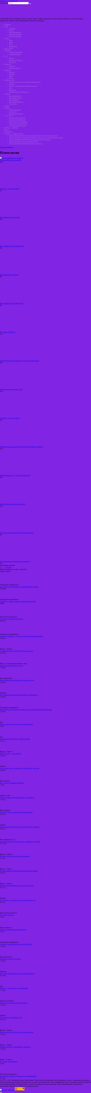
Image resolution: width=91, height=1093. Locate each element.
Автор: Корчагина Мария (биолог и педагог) (26, 143)
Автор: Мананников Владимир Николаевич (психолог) (30, 139)
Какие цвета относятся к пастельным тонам (16, 1032)
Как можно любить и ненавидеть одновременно (18, 1076)
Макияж (12, 74)
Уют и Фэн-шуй (15, 36)
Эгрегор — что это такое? (10, 418)
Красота (7, 70)
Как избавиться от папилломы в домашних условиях (20, 841)
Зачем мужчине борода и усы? (11, 389)
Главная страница (6, 147)
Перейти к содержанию (9, 1)
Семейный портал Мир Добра (11, 15)
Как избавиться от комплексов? (12, 246)
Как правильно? (15, 96)
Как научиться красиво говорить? (13, 504)
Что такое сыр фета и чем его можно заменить (17, 973)
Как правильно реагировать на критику (15, 561)
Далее (9, 567)
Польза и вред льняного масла (11, 666)
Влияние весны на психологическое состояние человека (21, 447)
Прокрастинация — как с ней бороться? (15, 475)
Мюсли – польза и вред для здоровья (14, 988)
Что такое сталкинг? (7, 332)
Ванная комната (15, 32)
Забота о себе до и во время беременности (25, 82)
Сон (10, 88)
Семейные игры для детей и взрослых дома (16, 651)
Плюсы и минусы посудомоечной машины (16, 812)
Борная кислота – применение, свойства (15, 1047)
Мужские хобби (15, 110)
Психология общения (17, 120)
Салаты (12, 66)
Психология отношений (18, 122)
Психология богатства (17, 126)
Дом (6, 26)
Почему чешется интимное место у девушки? (17, 797)
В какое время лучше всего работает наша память (18, 871)
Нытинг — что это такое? (9, 189)
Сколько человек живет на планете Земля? (16, 944)
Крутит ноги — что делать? (10, 754)
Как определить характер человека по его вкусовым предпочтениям (26, 710)
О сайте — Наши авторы (13, 134)
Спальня (12, 28)
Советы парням (15, 54)
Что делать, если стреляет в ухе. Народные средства (19, 768)
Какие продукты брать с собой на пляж (15, 739)
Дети (11, 44)
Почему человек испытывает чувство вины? (17, 533)
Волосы (12, 72)
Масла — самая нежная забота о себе (23, 86)
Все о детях (8, 48)
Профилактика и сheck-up (18, 92)
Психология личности (17, 118)
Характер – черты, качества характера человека (18, 601)
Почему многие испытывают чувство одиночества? (19, 361)
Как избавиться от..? (16, 102)
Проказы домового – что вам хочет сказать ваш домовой (21, 636)
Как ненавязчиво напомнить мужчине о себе (17, 680)
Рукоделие (13, 112)
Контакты (8, 132)
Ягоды (11, 58)
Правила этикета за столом (10, 959)
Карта (6, 130)
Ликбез (11, 84)
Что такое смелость (7, 915)
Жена (11, 42)
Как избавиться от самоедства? (11, 303)
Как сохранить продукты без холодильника (16, 724)
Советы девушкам (16, 52)
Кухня (11, 30)
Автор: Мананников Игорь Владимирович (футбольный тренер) (33, 136)
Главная (7, 24)
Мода (11, 76)
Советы (7, 94)
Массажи (12, 90)
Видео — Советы (11, 128)
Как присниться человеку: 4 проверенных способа (19, 587)
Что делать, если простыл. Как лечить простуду (18, 900)
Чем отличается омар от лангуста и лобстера (17, 885)
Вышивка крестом (16, 114)
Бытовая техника (15, 34)
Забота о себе (9, 80)
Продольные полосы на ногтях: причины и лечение (19, 827)
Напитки (12, 62)
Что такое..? (13, 104)
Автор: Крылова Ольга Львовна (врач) (23, 141)
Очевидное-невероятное (18, 124)
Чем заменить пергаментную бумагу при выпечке (19, 695)
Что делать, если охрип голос (11, 1017)
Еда (5, 56)
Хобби (6, 108)
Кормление (13, 46)
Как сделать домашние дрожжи (12, 783)
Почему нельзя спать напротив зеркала (15, 856)
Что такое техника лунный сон (11, 619)
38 (6, 567)
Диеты (6, 106)
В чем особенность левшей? (10, 160)
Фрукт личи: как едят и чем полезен (13, 1003)
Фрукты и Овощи (15, 60)
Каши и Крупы (14, 68)
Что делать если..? (16, 98)
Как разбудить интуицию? (10, 217)
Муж (11, 40)
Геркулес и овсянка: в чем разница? (13, 929)
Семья (6, 38)
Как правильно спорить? (9, 275)
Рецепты (7, 64)
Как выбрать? (14, 100)
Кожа (11, 78)
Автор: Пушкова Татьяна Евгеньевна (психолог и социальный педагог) (36, 137)
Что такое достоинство (8, 1061)
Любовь (7, 50)
